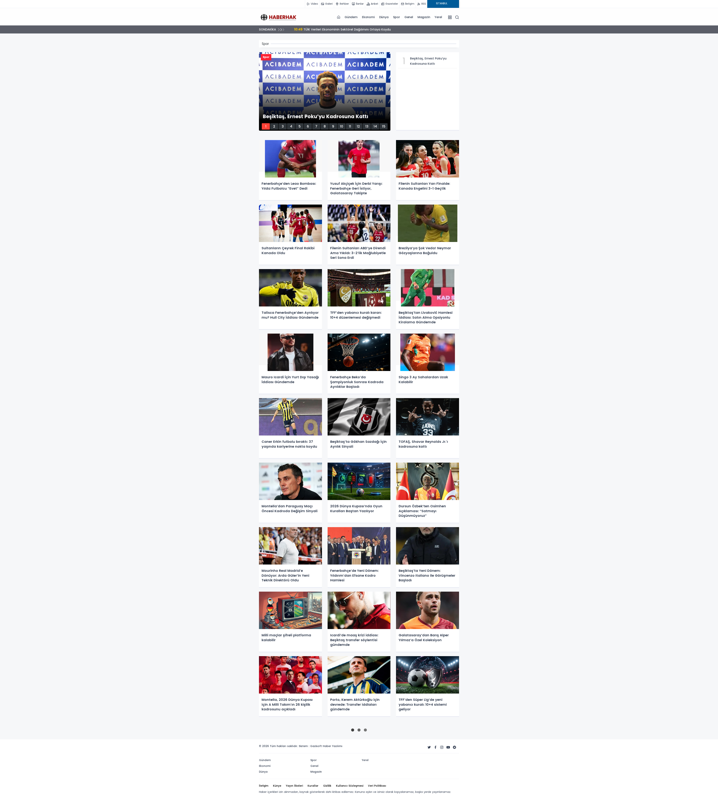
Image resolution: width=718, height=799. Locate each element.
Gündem (351, 17)
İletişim (263, 786)
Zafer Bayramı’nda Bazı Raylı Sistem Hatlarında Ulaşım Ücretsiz (347, 29)
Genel (408, 17)
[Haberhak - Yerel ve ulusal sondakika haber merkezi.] (277, 17)
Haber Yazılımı (332, 746)
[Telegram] (454, 747)
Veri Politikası (377, 786)
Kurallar (313, 786)
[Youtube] (448, 747)
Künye (277, 786)
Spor (396, 17)
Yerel (438, 17)
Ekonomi (368, 17)
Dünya (384, 17)
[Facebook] (435, 747)
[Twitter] (429, 747)
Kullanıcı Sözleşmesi (349, 786)
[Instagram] (442, 747)
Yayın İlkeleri (294, 786)
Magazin (424, 17)
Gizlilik (327, 786)
